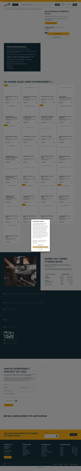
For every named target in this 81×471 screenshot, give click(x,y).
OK (40, 247)
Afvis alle (40, 249)
